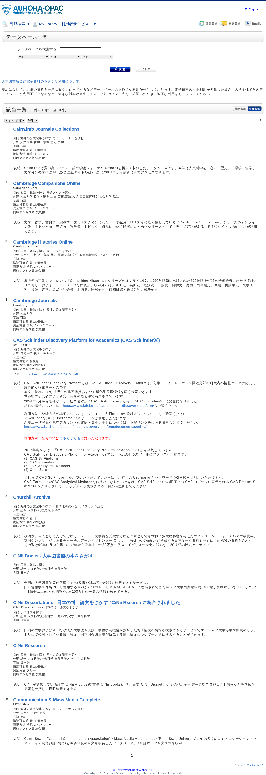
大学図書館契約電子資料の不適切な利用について (40, 81)
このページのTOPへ (251, 764)
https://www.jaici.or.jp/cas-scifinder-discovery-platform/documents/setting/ (85, 426)
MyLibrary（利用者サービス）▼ (67, 24)
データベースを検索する (37, 49)
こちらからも (70, 438)
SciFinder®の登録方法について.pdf (53, 374)
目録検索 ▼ (19, 24)
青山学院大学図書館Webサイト (133, 769)
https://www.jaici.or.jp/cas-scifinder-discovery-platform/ (108, 405)
